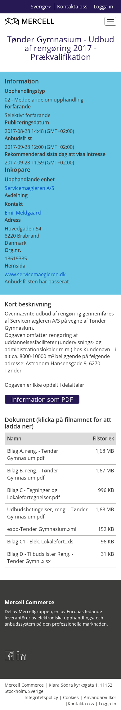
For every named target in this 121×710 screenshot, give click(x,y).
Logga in (103, 6)
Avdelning (16, 195)
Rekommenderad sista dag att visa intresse (55, 154)
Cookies (71, 697)
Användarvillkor (100, 697)
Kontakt (14, 204)
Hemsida (15, 265)
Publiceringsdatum (27, 122)
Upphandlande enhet (30, 179)
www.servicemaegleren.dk (35, 274)
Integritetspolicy (41, 697)
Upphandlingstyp (25, 91)
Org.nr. (13, 250)
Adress (13, 219)
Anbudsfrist (18, 138)
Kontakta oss (72, 6)
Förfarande (18, 106)
